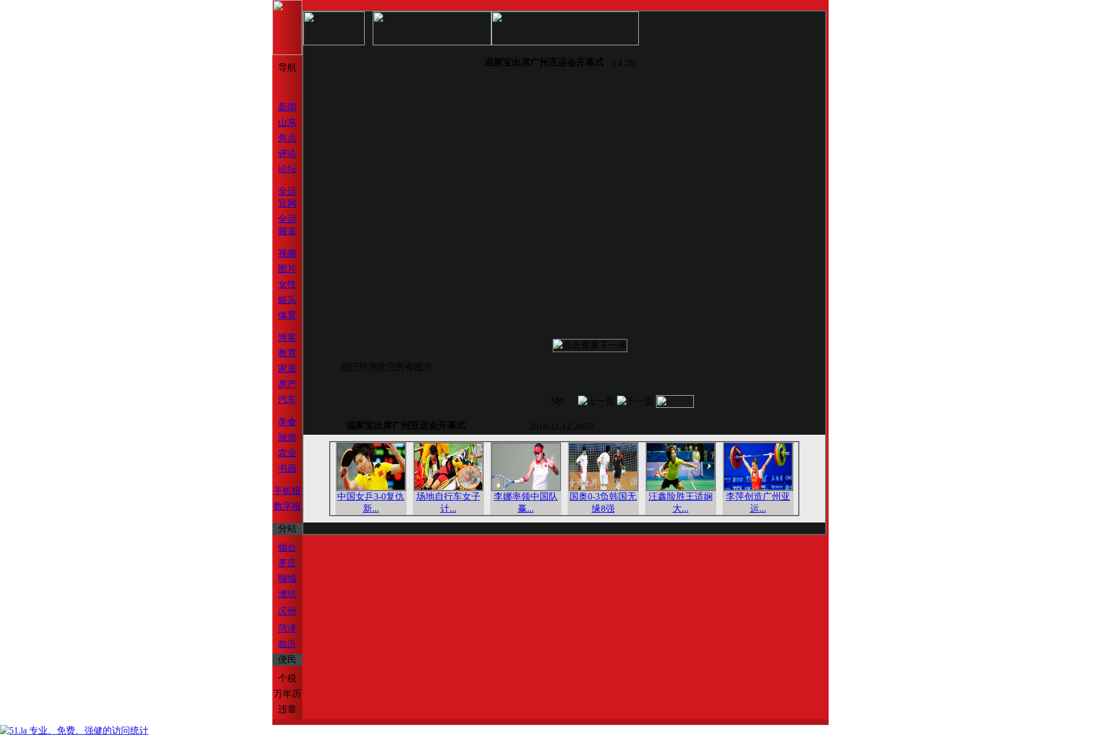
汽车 (287, 399)
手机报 (287, 491)
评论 (287, 153)
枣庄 (287, 563)
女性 (287, 284)
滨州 (287, 611)
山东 (287, 122)
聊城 (287, 578)
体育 (287, 315)
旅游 (287, 437)
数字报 (287, 506)
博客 (287, 337)
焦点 (287, 138)
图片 (287, 269)
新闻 (287, 107)
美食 (287, 422)
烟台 (287, 547)
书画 (287, 468)
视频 (287, 253)
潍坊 (287, 594)
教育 (287, 353)
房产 (287, 384)
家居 (287, 368)
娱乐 (287, 300)
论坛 (287, 169)
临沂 (287, 644)
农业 (287, 453)
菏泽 (287, 628)
